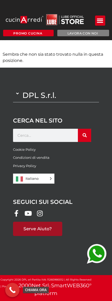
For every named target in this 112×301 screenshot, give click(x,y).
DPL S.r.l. (39, 95)
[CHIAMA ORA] (12, 290)
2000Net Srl (33, 285)
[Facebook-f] (16, 213)
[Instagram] (39, 213)
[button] (100, 21)
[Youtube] (28, 213)
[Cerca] (84, 135)
